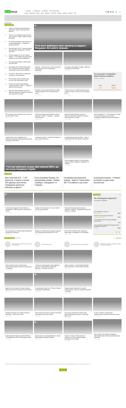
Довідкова (65, 13)
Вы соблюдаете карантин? (105, 198)
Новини (28, 10)
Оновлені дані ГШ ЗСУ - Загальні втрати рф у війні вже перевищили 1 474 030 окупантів (20, 50)
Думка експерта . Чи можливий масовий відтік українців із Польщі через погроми (77, 265)
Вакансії (38, 13)
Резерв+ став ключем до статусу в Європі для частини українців (47, 208)
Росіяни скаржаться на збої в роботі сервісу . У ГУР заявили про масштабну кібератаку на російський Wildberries (20, 56)
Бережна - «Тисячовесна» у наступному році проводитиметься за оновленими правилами (48, 68)
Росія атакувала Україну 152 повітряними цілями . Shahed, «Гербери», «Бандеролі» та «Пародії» (77, 162)
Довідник (37, 10)
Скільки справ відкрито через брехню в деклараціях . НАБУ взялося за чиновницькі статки (18, 209)
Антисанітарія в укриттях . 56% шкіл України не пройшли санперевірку (48, 288)
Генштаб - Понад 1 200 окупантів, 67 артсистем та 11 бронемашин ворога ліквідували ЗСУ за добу (75, 337)
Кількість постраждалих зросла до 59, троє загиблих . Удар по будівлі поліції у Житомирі (20, 36)
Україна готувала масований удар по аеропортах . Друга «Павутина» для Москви (19, 29)
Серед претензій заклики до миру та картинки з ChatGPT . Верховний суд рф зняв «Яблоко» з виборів (78, 209)
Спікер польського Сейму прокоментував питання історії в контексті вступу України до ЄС (77, 91)
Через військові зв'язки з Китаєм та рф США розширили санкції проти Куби (48, 313)
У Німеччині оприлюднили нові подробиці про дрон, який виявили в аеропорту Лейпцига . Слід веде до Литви (47, 266)
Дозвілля (26, 13)
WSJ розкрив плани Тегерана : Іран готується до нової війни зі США (19, 79)
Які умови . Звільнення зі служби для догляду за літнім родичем (20, 74)
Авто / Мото (53, 13)
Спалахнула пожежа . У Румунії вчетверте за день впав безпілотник (48, 138)
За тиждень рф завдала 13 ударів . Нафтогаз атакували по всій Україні (77, 67)
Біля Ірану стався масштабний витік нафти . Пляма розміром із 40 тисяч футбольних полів (47, 91)
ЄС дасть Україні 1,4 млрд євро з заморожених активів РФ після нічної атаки (106, 313)
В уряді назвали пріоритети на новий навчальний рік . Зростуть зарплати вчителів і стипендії (78, 289)
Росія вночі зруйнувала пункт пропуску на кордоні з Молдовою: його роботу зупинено (60, 46)
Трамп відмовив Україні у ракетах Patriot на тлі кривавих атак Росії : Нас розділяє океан (18, 336)
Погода (42, 13)
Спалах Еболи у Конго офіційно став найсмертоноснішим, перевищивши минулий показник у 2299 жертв (19, 139)
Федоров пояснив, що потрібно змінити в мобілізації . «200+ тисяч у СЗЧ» (18, 313)
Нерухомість (47, 13)
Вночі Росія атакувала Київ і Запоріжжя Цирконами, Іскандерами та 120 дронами (77, 231)
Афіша (46, 10)
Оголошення (55, 10)
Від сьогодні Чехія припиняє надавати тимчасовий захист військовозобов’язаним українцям (107, 335)
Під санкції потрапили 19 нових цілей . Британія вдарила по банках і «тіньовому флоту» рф (76, 314)
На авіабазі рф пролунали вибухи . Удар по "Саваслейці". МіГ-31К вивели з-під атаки (77, 138)
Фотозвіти (59, 13)
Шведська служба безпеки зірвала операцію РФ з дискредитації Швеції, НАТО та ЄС (48, 231)
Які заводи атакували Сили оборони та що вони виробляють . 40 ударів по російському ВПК (20, 43)
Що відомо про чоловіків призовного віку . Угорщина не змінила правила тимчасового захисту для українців (20, 68)
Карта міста (70, 13)
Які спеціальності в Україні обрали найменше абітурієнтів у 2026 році (19, 231)
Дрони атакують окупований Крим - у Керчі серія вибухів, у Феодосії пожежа (47, 336)
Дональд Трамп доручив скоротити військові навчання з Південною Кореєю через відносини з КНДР (21, 92)
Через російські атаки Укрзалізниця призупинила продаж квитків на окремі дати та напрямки (19, 266)
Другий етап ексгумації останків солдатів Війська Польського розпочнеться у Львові (18, 288)
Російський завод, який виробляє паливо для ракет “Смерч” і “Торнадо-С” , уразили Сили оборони (21, 85)
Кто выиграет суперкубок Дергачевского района (105, 75)
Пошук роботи (32, 13)
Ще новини (63, 369)
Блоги (75, 13)
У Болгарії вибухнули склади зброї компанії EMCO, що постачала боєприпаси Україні (32, 168)
